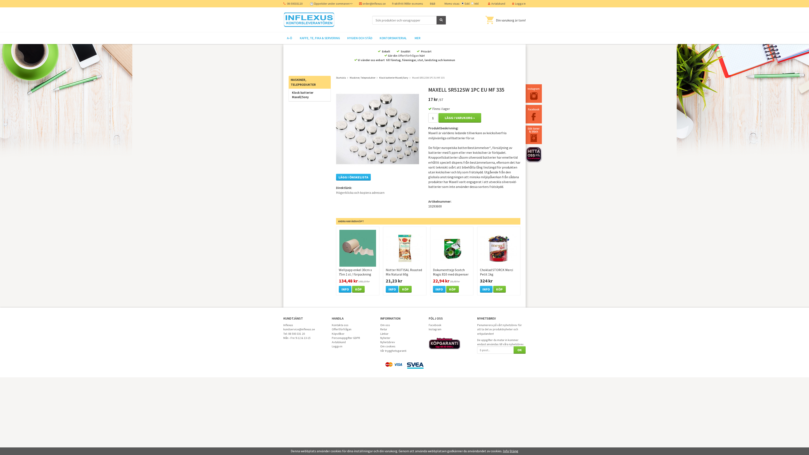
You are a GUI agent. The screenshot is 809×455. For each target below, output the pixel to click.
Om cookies (387, 346)
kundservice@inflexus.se (299, 329)
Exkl (467, 3)
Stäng (514, 451)
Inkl (476, 3)
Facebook (435, 325)
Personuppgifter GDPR (346, 338)
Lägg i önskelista (353, 177)
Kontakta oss (340, 325)
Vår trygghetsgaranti (393, 351)
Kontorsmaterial (393, 38)
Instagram (435, 329)
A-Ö (289, 38)
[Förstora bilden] (377, 128)
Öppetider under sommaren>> (333, 3)
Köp (358, 289)
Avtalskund (498, 3)
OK (519, 350)
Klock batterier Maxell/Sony (302, 95)
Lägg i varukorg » (460, 118)
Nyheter (385, 338)
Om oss (385, 325)
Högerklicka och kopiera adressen (360, 192)
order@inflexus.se (374, 3)
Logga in (520, 3)
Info (345, 289)
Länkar (384, 334)
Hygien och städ (359, 38)
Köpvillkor (338, 334)
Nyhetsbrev (387, 342)
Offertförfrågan (408, 56)
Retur (383, 329)
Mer (418, 38)
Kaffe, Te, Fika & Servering (320, 38)
